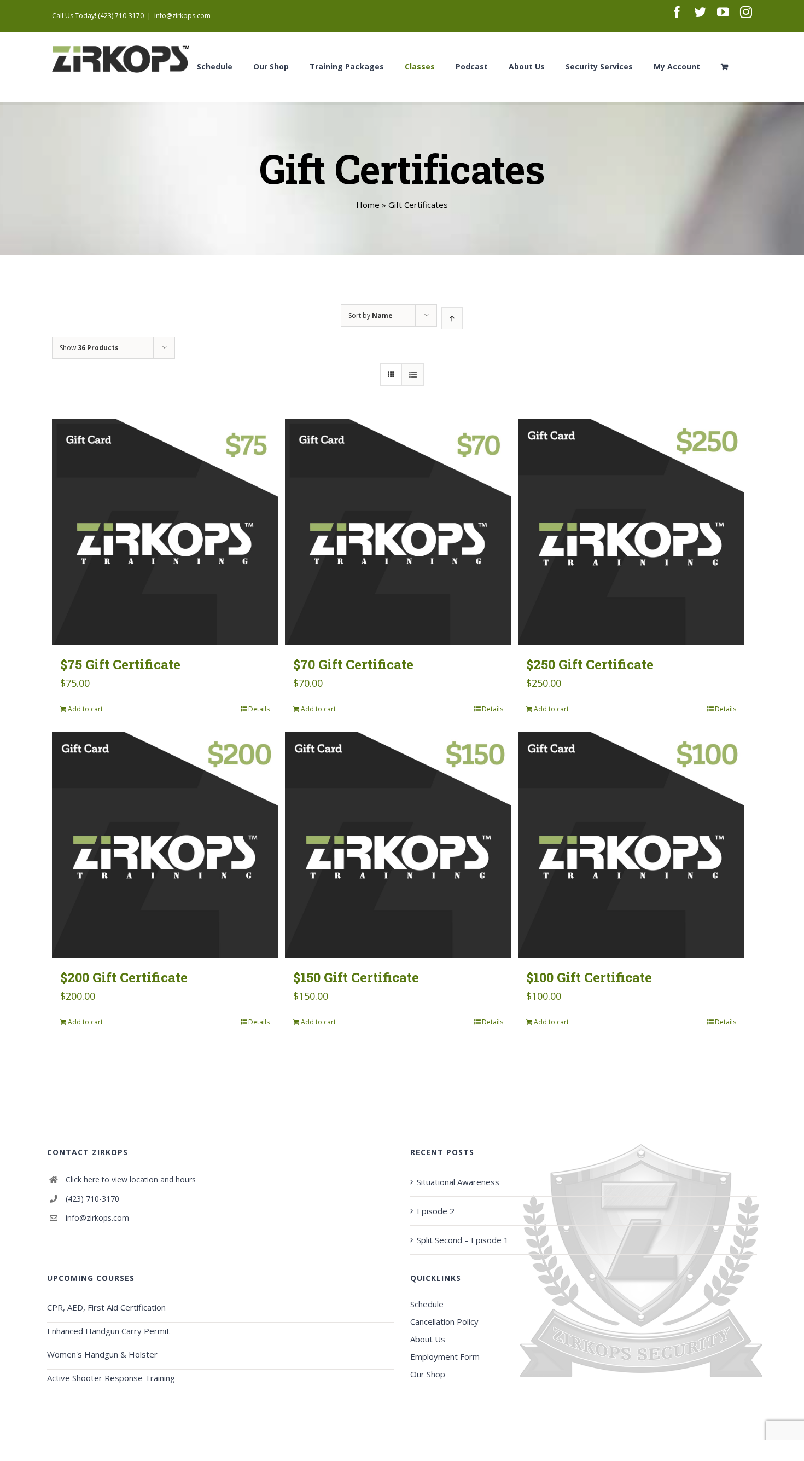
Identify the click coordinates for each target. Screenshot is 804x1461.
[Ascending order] (452, 318)
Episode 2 (436, 1210)
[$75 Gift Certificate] (165, 532)
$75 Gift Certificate (120, 664)
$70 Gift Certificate (353, 664)
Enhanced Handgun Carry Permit (108, 1330)
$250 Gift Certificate (590, 664)
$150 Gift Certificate (356, 977)
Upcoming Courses (91, 1278)
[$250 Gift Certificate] (631, 532)
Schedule (427, 1303)
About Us (427, 1339)
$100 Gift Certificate (589, 977)
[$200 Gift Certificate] (165, 845)
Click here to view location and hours (131, 1179)
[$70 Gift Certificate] (398, 532)
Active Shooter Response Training (111, 1377)
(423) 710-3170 (92, 1198)
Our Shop (427, 1374)
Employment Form (445, 1356)
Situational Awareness (458, 1181)
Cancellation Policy (444, 1321)
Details (259, 709)
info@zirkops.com (182, 15)
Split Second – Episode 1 (463, 1239)
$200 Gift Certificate (124, 977)
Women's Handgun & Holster (102, 1354)
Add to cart (85, 709)
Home (368, 204)
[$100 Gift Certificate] (631, 845)
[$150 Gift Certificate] (398, 845)
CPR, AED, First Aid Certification (106, 1307)
